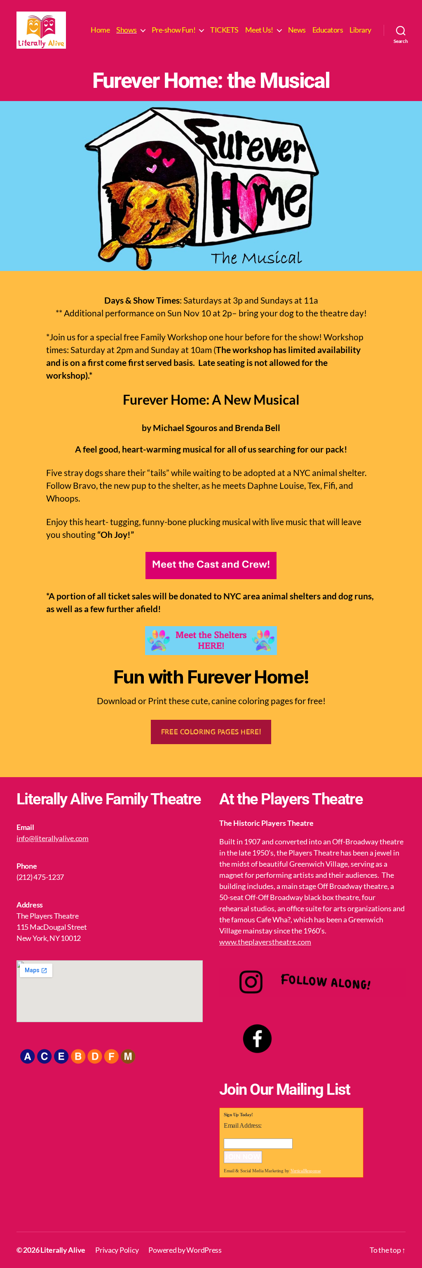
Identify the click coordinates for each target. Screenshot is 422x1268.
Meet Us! (259, 30)
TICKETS (224, 30)
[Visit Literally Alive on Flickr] (267, 1208)
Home (100, 30)
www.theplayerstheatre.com (265, 941)
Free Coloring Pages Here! (211, 732)
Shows (126, 30)
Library (360, 30)
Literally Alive (62, 1249)
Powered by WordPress (185, 1249)
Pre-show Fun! (174, 30)
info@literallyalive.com (52, 838)
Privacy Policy (116, 1249)
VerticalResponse (306, 1170)
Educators (327, 30)
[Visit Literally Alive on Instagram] (246, 1208)
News (297, 30)
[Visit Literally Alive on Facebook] (226, 1208)
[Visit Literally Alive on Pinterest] (287, 1208)
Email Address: (243, 1125)
